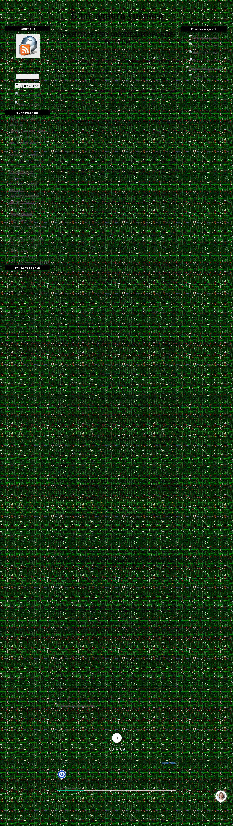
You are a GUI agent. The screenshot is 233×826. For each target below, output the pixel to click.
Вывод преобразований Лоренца (22, 183)
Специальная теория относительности (27, 229)
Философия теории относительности (25, 241)
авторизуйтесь (168, 762)
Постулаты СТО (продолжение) (23, 211)
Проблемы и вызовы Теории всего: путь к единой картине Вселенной (27, 139)
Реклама (159, 818)
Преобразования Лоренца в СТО (23, 199)
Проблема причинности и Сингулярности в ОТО (28, 256)
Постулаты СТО (23, 220)
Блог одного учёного (117, 15)
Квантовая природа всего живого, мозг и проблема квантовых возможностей (27, 163)
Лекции (73, 697)
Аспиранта (131, 818)
